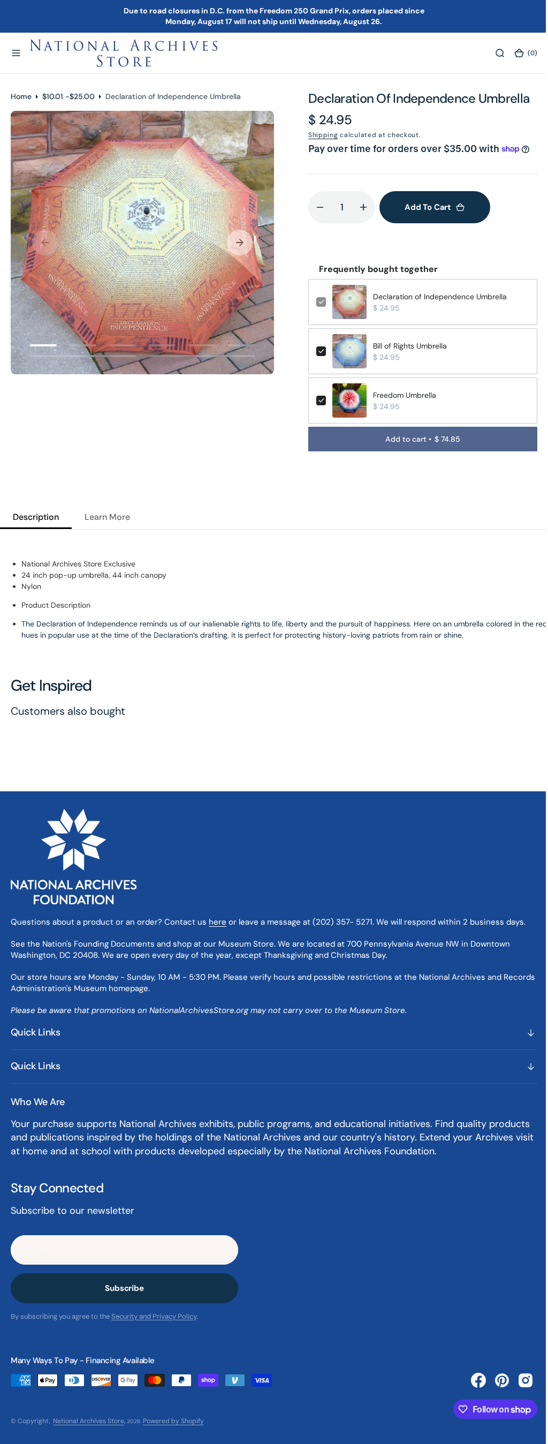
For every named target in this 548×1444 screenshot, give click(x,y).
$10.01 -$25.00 (68, 96)
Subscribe (124, 1288)
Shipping (319, 135)
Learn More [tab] (107, 517)
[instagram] (517, 1380)
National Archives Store (88, 1421)
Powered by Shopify (173, 1421)
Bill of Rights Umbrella (406, 346)
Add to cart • (416, 439)
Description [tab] (36, 517)
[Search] (491, 53)
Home (21, 96)
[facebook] (470, 1380)
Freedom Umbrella (400, 395)
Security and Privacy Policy (153, 1316)
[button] (16, 53)
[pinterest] (494, 1380)
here (217, 922)
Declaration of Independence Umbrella (436, 296)
